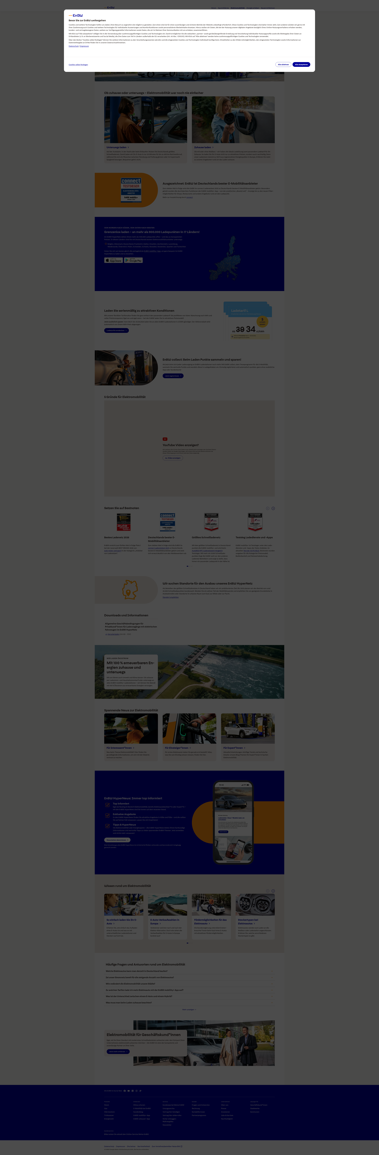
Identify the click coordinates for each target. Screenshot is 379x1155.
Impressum (84, 46)
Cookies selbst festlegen (78, 65)
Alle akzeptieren (301, 64)
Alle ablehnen (283, 64)
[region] (189, 577)
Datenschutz (74, 46)
